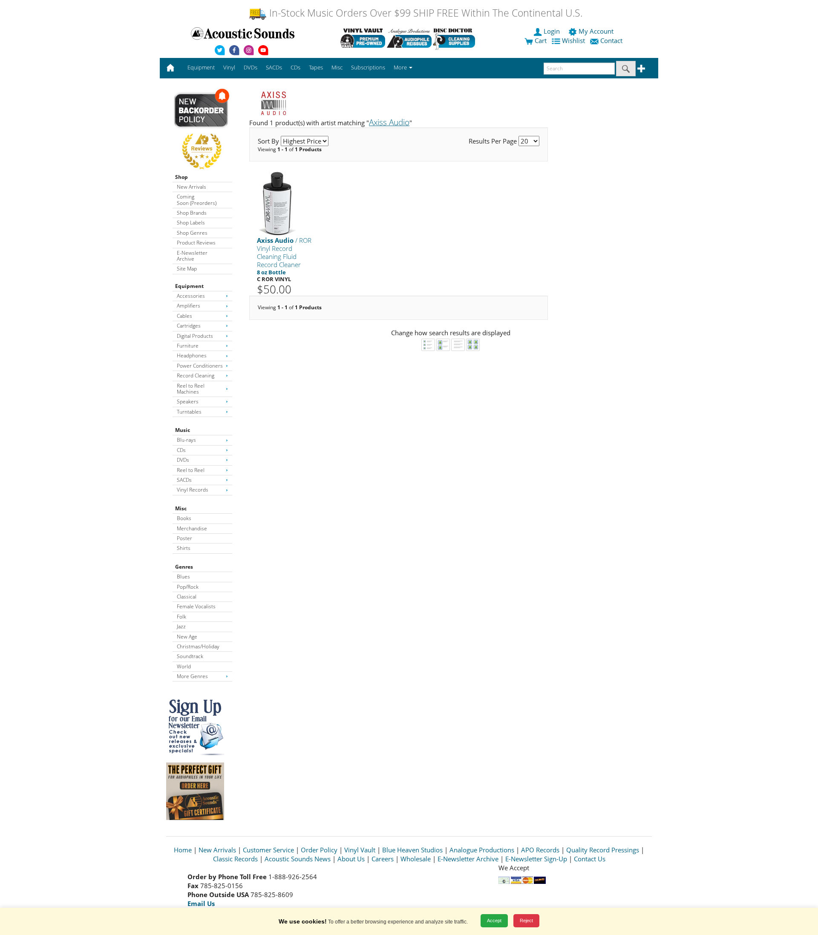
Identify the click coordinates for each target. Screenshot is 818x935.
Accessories (191, 295)
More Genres (192, 676)
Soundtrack (190, 656)
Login (552, 31)
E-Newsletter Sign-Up (536, 858)
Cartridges (189, 325)
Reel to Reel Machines (190, 388)
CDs (181, 450)
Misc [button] (337, 67)
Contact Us (589, 858)
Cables (184, 315)
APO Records (540, 850)
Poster (184, 538)
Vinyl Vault (359, 850)
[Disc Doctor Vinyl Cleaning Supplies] (455, 38)
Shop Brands (192, 212)
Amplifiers (188, 305)
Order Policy (319, 850)
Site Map (187, 268)
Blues (183, 576)
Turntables (189, 411)
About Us (351, 858)
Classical (186, 596)
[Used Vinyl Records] (362, 38)
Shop (181, 177)
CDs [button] (295, 67)
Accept (494, 920)
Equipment (189, 286)
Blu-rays (186, 439)
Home (183, 850)
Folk (181, 616)
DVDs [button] (250, 67)
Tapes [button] (316, 67)
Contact (611, 40)
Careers (383, 858)
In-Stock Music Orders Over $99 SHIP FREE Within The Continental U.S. (424, 13)
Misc (181, 508)
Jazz (181, 626)
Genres (184, 566)
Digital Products (195, 335)
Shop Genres (192, 232)
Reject (526, 920)
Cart (540, 40)
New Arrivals (191, 186)
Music (182, 430)
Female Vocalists (196, 606)
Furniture (188, 345)
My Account (596, 31)
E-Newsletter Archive (192, 255)
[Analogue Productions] (409, 38)
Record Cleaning (195, 375)
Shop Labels (191, 222)
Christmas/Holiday (198, 646)
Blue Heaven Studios (412, 850)
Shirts (183, 548)
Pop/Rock (188, 586)
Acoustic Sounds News (298, 858)
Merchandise (192, 528)
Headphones (192, 355)
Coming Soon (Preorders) (196, 199)
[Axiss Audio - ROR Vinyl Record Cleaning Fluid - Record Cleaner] (277, 203)
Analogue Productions (481, 850)
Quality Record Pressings (602, 850)
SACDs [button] (274, 67)
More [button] (401, 67)
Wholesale (415, 858)
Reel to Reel (190, 470)
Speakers (188, 401)
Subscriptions (368, 67)
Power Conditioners (200, 365)
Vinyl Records (192, 489)
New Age (187, 636)
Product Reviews (196, 242)
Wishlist (573, 40)
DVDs (183, 459)
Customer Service (268, 850)
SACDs (184, 479)
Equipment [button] (201, 67)
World (184, 666)
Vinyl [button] (229, 67)
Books (184, 518)
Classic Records (235, 858)
